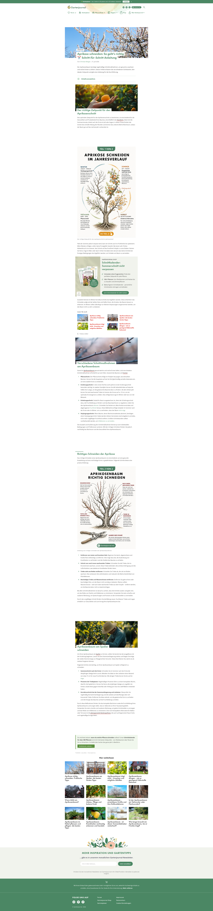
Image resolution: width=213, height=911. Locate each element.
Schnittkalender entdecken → (86, 746)
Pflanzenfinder (99, 13)
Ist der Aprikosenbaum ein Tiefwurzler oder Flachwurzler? (138, 802)
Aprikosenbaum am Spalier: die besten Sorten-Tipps (126, 318)
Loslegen (126, 1)
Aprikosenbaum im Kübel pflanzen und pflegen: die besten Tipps (73, 824)
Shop (124, 13)
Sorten (125, 373)
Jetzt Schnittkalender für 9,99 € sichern (115, 293)
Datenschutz (120, 900)
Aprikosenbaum (89, 370)
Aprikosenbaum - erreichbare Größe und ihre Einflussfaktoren (116, 802)
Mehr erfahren (128, 888)
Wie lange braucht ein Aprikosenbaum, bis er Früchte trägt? (138, 823)
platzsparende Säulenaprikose (101, 713)
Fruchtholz (93, 408)
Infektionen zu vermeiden (106, 421)
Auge (82, 678)
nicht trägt (122, 410)
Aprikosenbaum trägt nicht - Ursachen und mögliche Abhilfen (97, 326)
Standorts (120, 120)
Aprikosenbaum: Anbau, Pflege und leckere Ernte (93, 802)
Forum (72, 13)
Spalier (98, 654)
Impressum (120, 897)
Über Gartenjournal (137, 13)
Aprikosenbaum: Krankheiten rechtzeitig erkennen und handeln (95, 823)
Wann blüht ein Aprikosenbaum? (72, 801)
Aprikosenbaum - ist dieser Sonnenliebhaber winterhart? (117, 823)
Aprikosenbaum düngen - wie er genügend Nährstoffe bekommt (137, 779)
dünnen (96, 405)
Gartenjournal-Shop (104, 900)
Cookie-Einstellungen (123, 903)
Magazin (113, 13)
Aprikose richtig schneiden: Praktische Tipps (97, 318)
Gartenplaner (86, 13)
